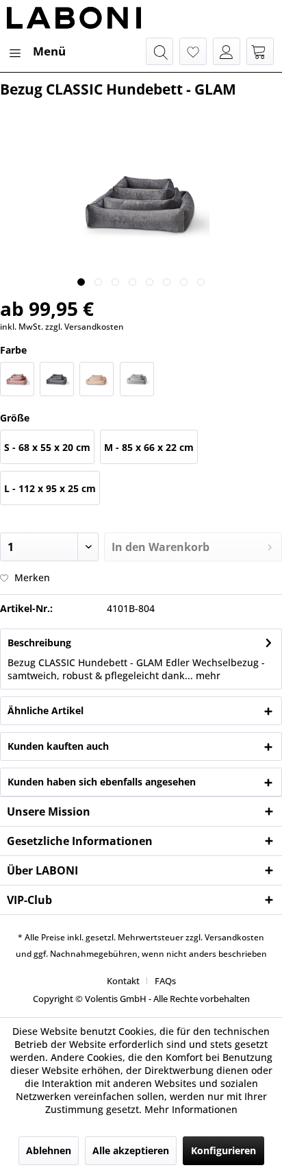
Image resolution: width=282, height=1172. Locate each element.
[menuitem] (36, 51)
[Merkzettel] (193, 51)
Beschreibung (39, 642)
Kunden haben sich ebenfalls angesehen (102, 781)
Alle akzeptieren (130, 1150)
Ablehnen (48, 1150)
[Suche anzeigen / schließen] (159, 51)
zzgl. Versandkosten (84, 326)
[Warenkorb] (260, 51)
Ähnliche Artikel (46, 710)
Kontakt (123, 981)
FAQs (165, 981)
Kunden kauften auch (58, 746)
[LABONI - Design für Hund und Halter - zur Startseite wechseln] (74, 19)
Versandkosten (234, 937)
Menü (49, 51)
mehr (206, 675)
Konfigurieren (223, 1150)
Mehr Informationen (191, 1109)
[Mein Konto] (226, 51)
